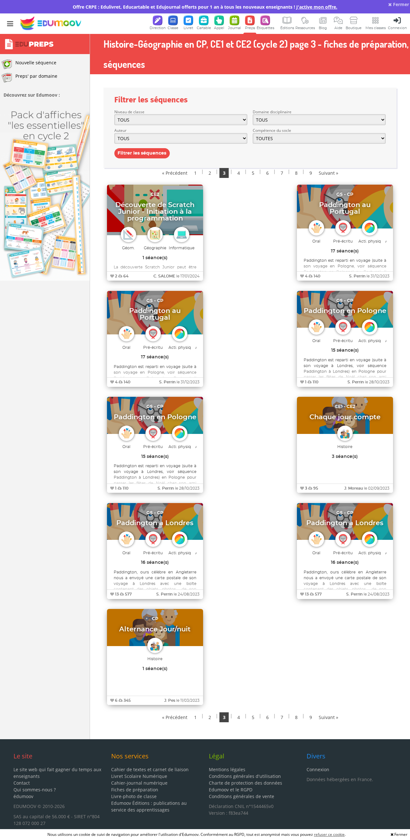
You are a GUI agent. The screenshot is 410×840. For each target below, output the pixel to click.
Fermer (400, 4)
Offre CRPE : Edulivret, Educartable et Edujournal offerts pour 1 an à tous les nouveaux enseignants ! (205, 7)
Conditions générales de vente (241, 796)
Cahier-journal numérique (139, 783)
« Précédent (174, 173)
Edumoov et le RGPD (230, 790)
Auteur (120, 130)
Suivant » (328, 173)
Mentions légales (227, 769)
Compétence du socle (272, 130)
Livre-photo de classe (134, 796)
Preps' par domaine (36, 76)
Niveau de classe (129, 111)
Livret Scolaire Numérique (139, 776)
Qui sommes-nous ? (34, 790)
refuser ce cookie (329, 834)
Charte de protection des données (245, 783)
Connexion (318, 769)
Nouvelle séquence (35, 63)
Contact (21, 783)
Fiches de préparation (134, 790)
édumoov (23, 796)
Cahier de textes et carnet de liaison (150, 769)
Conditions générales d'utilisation (245, 776)
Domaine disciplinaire (272, 111)
